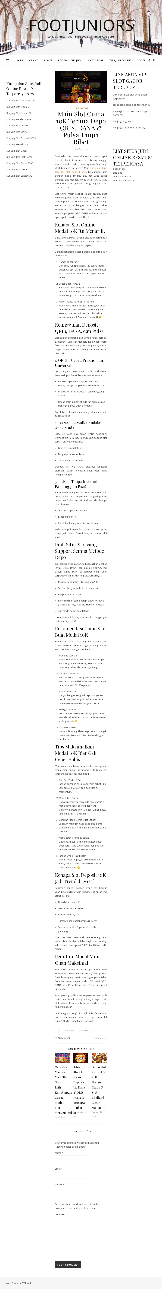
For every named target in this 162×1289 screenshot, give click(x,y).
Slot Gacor (21, 150)
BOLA (19, 60)
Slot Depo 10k (23, 113)
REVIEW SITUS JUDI (70, 60)
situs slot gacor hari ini (138, 104)
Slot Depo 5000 (24, 163)
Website (59, 1184)
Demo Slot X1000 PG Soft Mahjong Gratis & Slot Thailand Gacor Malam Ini (99, 1087)
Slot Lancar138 (24, 175)
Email (58, 1168)
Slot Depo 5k (23, 106)
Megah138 (22, 144)
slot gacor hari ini (122, 176)
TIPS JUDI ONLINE (120, 60)
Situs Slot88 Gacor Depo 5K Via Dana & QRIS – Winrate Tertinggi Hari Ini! (80, 1087)
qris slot (117, 172)
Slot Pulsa (21, 169)
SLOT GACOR (95, 60)
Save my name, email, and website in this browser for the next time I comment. (77, 1206)
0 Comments (100, 1038)
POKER (48, 60)
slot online (83, 1030)
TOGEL (141, 60)
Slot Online (22, 125)
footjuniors (64, 1037)
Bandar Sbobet (24, 119)
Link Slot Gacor (24, 156)
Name (59, 1152)
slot (58, 1030)
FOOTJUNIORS (81, 25)
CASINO (34, 60)
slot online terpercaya (134, 127)
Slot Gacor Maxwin (26, 100)
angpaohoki (129, 121)
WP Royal (26, 1283)
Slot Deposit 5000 (26, 138)
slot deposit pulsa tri (124, 180)
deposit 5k (119, 168)
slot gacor (69, 1030)
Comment (60, 1214)
